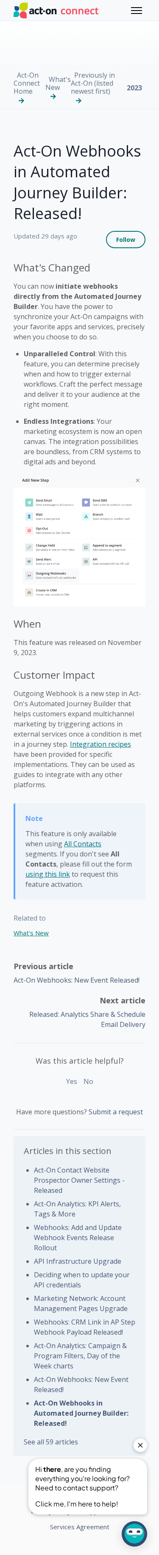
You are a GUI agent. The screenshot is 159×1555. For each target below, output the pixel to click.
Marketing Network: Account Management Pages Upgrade (81, 1303)
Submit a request (116, 1111)
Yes (71, 1081)
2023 (134, 87)
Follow (125, 240)
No (88, 1081)
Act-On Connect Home (27, 83)
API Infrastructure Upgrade (77, 1261)
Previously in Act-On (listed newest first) (93, 83)
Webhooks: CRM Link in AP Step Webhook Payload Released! (84, 1327)
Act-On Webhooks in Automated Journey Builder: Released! (81, 1413)
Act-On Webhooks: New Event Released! (76, 980)
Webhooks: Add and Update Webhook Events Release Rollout (78, 1237)
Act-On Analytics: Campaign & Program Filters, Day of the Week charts (80, 1356)
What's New (58, 83)
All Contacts (82, 843)
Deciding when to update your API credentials (82, 1280)
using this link (47, 874)
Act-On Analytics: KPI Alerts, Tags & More (77, 1209)
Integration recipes (100, 744)
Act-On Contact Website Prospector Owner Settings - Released (79, 1180)
